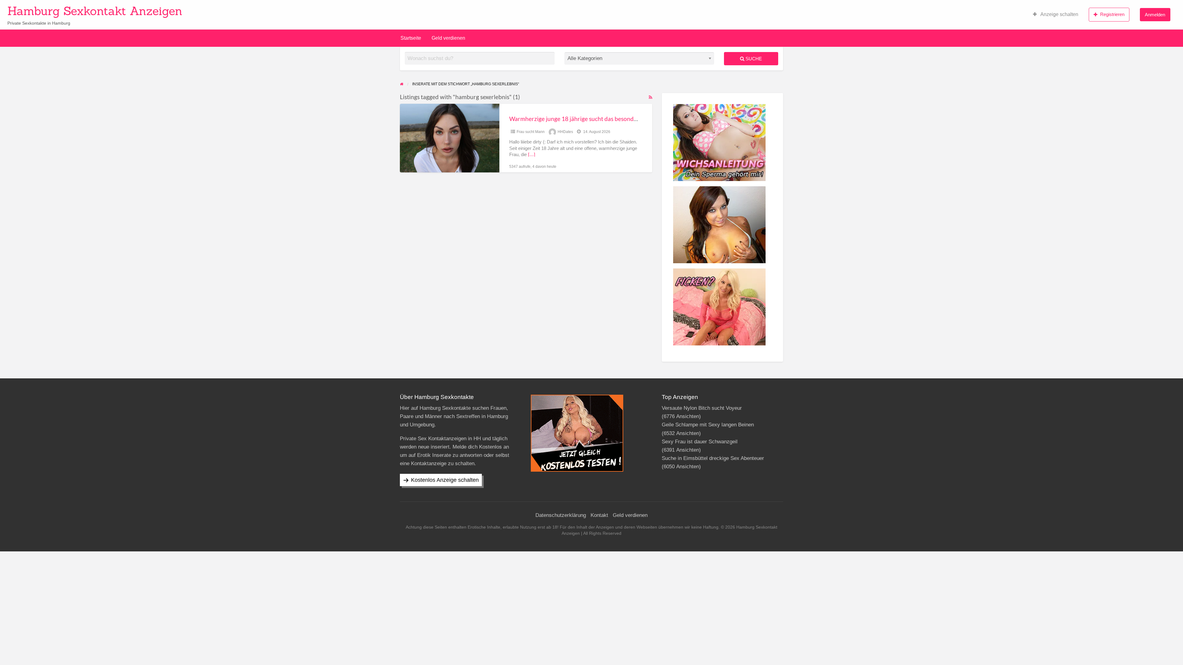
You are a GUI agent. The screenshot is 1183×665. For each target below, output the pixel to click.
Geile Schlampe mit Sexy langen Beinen (708, 425)
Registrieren (1112, 14)
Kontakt (599, 515)
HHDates (565, 132)
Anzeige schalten (1058, 14)
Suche (753, 58)
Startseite (410, 38)
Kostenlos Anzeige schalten (445, 480)
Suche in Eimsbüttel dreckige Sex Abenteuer (713, 458)
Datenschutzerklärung (560, 515)
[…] (531, 154)
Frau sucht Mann (531, 132)
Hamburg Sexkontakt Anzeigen (94, 10)
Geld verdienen (448, 38)
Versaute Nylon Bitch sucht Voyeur (702, 408)
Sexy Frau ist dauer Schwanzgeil (700, 442)
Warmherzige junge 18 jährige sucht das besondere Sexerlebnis (591, 118)
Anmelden (1155, 14)
